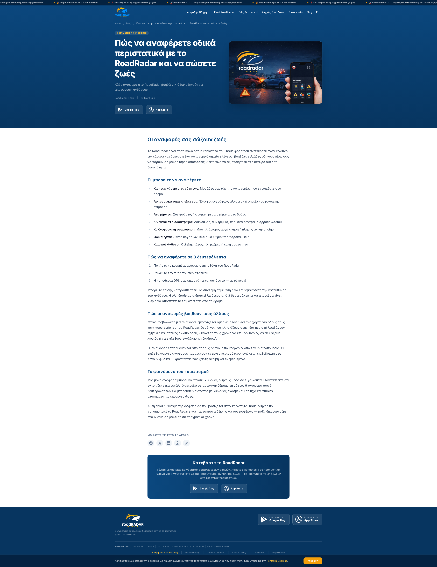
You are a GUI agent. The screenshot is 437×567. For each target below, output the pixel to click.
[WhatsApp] (177, 443)
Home (118, 23)
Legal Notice (278, 552)
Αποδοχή (313, 560)
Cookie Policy (239, 552)
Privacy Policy (192, 552)
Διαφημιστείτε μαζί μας (165, 552)
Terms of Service (215, 552)
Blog (309, 12)
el (318, 12)
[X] (159, 443)
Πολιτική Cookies (276, 560)
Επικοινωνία (295, 12)
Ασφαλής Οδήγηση (198, 12)
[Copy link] (186, 443)
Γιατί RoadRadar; (224, 12)
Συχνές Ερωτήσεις (273, 12)
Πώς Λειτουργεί (248, 12)
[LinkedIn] (168, 443)
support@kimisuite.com (218, 546)
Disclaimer (259, 552)
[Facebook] (150, 443)
